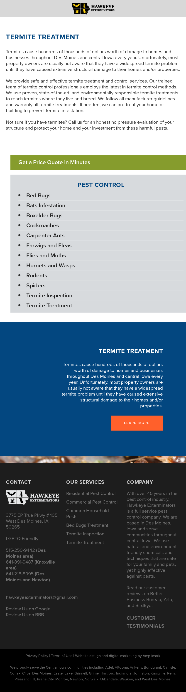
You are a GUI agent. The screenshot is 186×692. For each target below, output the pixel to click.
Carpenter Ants (45, 235)
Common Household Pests (87, 513)
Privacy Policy (37, 656)
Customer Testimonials (146, 621)
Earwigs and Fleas (49, 245)
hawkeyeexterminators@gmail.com (42, 597)
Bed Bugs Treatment (87, 525)
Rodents (36, 275)
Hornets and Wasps (50, 265)
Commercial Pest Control (92, 502)
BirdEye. (144, 605)
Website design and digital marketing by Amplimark (117, 656)
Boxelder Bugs (44, 215)
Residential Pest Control (91, 493)
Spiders (36, 285)
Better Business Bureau (145, 596)
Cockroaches (42, 225)
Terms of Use (61, 656)
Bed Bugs (38, 195)
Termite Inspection (49, 295)
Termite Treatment (49, 305)
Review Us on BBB (25, 614)
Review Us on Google (28, 608)
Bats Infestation (45, 205)
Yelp (167, 599)
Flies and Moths (46, 255)
